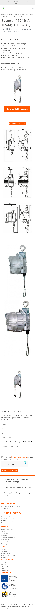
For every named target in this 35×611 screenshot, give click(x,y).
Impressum (4, 566)
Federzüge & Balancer (7, 14)
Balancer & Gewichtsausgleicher (24, 14)
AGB (2, 568)
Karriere (3, 564)
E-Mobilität (4, 531)
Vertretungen (5, 557)
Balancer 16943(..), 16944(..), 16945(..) (13, 16)
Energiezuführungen (7, 529)
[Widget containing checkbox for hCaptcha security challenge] (14, 464)
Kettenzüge (4, 536)
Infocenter (4, 551)
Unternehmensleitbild (8, 555)
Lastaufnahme (5, 542)
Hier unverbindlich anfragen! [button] (17, 109)
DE (19, 3)
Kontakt (3, 549)
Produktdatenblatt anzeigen (17, 123)
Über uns (4, 562)
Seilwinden (4, 533)
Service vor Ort (5, 553)
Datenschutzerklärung (19, 457)
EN (16, 3)
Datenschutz (5, 570)
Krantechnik (5, 540)
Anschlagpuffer (6, 544)
